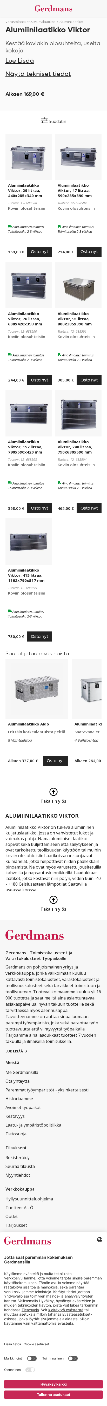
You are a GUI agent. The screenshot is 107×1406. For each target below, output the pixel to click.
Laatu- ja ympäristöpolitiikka (33, 1125)
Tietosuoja (15, 1134)
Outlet (11, 1216)
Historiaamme (19, 1099)
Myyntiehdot (17, 1175)
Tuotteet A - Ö (19, 1207)
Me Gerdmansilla (21, 1072)
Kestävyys (15, 1116)
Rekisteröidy (17, 1157)
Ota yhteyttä (17, 1081)
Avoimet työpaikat (23, 1107)
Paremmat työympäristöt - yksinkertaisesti (47, 1090)
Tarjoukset (16, 1225)
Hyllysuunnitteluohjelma (29, 1199)
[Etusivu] (53, 8)
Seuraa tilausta (20, 1166)
